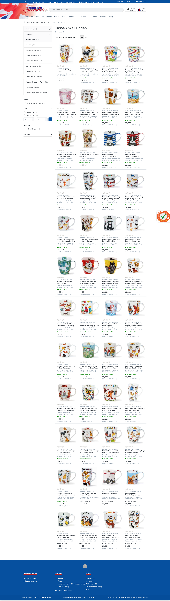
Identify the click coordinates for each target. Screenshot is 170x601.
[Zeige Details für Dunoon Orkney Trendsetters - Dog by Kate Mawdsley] (89, 308)
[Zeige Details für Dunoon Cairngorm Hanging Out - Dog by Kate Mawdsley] (112, 393)
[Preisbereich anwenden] (50, 119)
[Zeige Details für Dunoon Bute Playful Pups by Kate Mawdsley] (66, 350)
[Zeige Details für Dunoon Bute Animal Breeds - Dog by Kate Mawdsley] (135, 223)
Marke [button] (26, 99)
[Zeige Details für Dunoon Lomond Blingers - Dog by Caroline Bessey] (89, 393)
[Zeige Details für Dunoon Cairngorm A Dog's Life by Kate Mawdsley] (135, 266)
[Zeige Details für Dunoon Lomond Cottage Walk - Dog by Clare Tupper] (89, 350)
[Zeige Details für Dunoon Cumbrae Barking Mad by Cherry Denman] (89, 96)
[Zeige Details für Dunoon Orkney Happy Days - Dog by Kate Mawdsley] (112, 350)
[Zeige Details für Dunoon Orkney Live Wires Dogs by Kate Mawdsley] (66, 181)
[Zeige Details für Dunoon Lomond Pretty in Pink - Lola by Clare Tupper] (66, 96)
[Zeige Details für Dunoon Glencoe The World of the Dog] (89, 139)
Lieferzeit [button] (27, 125)
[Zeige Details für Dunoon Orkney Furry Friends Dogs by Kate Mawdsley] (135, 477)
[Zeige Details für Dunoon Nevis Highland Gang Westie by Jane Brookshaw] (89, 266)
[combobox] (86, 10)
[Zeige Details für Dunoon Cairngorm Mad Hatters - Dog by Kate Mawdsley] (135, 350)
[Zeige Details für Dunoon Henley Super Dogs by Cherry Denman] (135, 393)
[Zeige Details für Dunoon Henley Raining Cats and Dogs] (89, 477)
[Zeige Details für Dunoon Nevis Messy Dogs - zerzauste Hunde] (89, 54)
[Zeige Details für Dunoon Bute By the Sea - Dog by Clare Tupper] (135, 96)
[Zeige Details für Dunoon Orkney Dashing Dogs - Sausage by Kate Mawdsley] (112, 181)
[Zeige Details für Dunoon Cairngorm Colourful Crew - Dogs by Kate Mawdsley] (112, 54)
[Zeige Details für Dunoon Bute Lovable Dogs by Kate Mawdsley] (89, 435)
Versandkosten (46, 597)
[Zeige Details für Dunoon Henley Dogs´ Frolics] (66, 54)
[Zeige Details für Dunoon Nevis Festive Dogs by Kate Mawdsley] (66, 139)
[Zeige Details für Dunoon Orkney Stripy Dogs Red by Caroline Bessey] (135, 139)
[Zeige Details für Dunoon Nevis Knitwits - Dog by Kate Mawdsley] (112, 435)
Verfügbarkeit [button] (28, 134)
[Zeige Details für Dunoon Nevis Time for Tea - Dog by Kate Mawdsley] (66, 393)
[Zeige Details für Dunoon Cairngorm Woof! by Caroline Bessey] (135, 54)
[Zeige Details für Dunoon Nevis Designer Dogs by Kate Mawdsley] (112, 96)
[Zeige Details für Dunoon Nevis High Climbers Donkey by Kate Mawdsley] (112, 519)
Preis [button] (25, 109)
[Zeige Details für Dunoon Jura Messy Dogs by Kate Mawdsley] (66, 435)
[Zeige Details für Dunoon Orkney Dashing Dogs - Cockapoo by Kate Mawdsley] (66, 223)
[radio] (82, 37)
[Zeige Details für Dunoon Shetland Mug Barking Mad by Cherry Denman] (135, 519)
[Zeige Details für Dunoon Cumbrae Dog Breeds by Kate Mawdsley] (66, 477)
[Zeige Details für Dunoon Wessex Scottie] (112, 477)
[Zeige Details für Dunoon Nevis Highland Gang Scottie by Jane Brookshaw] (112, 266)
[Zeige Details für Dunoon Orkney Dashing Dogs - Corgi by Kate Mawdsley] (135, 181)
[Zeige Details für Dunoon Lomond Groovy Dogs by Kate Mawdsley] (135, 308)
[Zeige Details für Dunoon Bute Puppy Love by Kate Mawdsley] (112, 223)
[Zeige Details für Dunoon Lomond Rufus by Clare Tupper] (112, 308)
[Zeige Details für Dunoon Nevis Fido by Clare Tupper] (66, 266)
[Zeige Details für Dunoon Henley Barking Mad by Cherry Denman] (89, 181)
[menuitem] (29, 16)
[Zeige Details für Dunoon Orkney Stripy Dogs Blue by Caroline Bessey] (112, 139)
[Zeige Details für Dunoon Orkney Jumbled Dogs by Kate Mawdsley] (89, 519)
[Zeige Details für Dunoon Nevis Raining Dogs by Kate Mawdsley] (135, 435)
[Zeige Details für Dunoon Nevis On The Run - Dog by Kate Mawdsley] (66, 308)
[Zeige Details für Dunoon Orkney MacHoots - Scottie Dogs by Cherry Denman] (66, 519)
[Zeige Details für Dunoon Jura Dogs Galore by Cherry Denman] (89, 223)
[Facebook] (85, 566)
